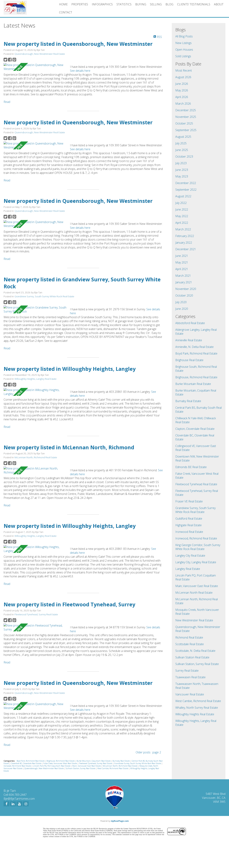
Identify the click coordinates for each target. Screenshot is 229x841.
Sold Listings (183, 56)
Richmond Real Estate (189, 637)
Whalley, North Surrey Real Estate (196, 708)
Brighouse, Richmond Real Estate (61, 761)
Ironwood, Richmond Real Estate (17, 766)
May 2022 (181, 216)
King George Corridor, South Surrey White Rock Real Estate (197, 547)
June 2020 (181, 309)
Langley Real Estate (187, 569)
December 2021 (185, 249)
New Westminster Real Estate (194, 620)
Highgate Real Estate (188, 525)
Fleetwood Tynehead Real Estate (196, 484)
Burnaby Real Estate (121, 761)
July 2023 (181, 163)
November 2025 (185, 117)
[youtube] (19, 803)
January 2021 (183, 282)
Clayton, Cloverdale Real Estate (195, 429)
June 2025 (181, 150)
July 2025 (181, 143)
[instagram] (26, 803)
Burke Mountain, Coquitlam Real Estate (94, 761)
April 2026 (181, 97)
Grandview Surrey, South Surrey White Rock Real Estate (44, 296)
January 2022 (183, 243)
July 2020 (181, 302)
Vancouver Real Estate (189, 694)
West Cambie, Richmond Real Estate (113, 768)
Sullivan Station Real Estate (192, 657)
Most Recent (183, 70)
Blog (169, 4)
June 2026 (181, 84)
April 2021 (181, 269)
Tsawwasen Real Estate (190, 677)
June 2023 (181, 170)
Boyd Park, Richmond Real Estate (31, 761)
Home (63, 4)
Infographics (102, 4)
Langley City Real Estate (190, 556)
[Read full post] (35, 67)
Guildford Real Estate (188, 518)
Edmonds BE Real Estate (191, 467)
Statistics (123, 4)
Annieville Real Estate (188, 340)
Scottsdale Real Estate (189, 644)
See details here (80, 71)
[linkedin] (13, 803)
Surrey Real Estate (187, 671)
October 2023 (184, 156)
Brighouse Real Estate (189, 360)
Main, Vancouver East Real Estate (86, 766)
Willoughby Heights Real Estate (194, 714)
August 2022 (183, 196)
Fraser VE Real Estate (189, 501)
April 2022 (181, 223)
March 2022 (183, 229)
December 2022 (185, 183)
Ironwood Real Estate (189, 532)
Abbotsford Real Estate (190, 323)
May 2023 (181, 176)
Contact (65, 12)
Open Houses (184, 50)
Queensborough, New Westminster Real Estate (39, 53)
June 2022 (181, 209)
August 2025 (183, 137)
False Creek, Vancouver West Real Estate (60, 763)
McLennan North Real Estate (194, 593)
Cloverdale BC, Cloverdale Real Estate (26, 763)
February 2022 (184, 236)
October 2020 (184, 295)
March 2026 (183, 104)
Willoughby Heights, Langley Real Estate (35, 378)
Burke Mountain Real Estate (193, 384)
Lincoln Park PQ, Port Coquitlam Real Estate (52, 766)
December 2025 (185, 110)
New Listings (183, 43)
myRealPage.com (120, 821)
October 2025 (184, 123)
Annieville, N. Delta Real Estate (194, 347)
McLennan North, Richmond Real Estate (35, 457)
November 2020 (185, 289)
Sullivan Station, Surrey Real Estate (81, 768)
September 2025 (185, 130)
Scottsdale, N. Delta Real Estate (195, 651)
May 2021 (181, 262)
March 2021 (183, 276)
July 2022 (181, 203)
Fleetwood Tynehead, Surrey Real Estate (36, 614)
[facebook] (6, 803)
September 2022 (185, 190)
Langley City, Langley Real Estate (195, 562)
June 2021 (181, 256)
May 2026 (181, 90)
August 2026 (183, 77)
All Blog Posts (184, 36)
